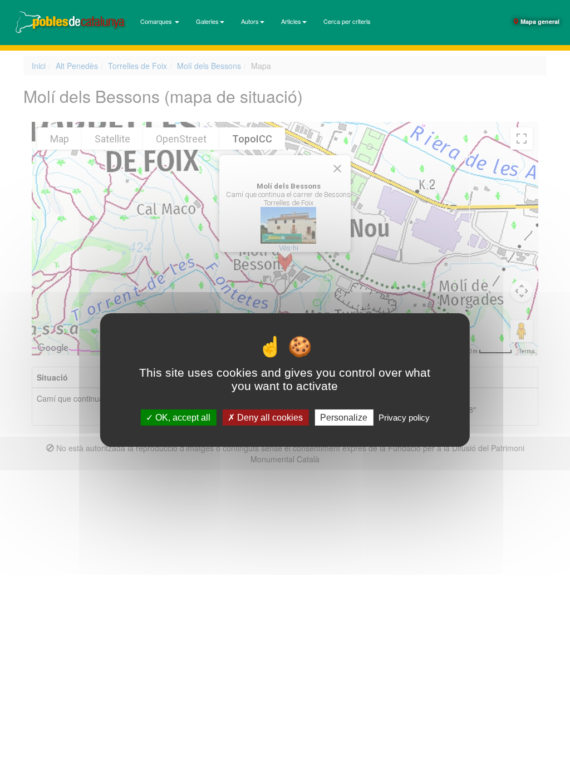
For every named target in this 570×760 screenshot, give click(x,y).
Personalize (343, 417)
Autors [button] (250, 21)
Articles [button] (291, 21)
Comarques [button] (157, 21)
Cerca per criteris (347, 21)
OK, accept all (181, 417)
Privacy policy (404, 417)
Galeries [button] (207, 21)
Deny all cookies (269, 417)
